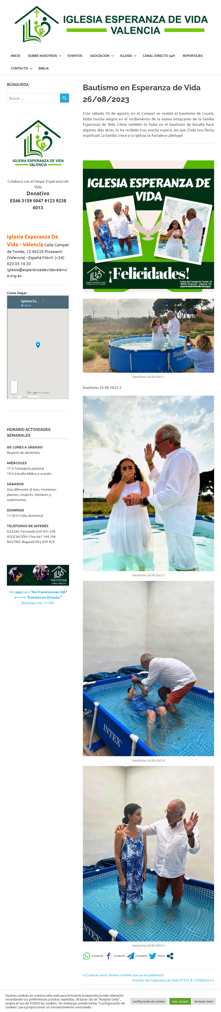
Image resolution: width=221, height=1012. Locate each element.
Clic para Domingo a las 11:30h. (38, 597)
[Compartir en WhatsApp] (93, 956)
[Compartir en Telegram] (137, 956)
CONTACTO (19, 68)
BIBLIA (44, 68)
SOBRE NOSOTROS (42, 56)
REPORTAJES (193, 56)
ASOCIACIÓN (99, 56)
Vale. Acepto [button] (180, 1001)
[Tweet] (156, 956)
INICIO (15, 56)
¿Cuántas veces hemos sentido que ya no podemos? (124, 975)
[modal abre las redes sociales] (170, 956)
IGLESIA (126, 56)
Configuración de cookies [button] (149, 1001)
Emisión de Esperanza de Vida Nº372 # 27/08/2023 (172, 980)
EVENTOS (75, 56)
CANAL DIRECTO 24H (159, 56)
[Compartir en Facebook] (115, 956)
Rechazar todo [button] (204, 1001)
